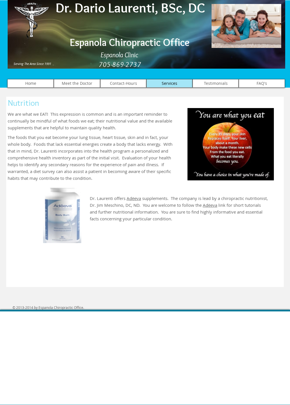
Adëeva (134, 198)
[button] (62, 215)
